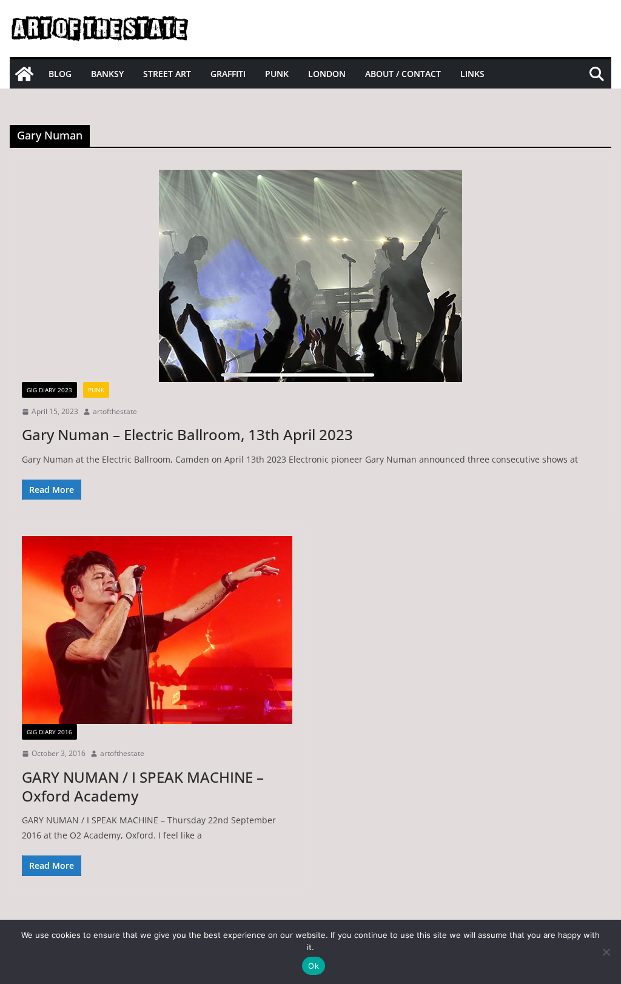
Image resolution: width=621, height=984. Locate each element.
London (327, 73)
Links (472, 73)
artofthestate (115, 411)
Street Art (167, 73)
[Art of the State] (24, 74)
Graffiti (228, 73)
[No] (606, 952)
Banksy (107, 73)
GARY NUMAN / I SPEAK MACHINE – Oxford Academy (143, 786)
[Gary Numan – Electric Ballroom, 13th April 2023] (310, 276)
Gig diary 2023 (49, 390)
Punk (277, 73)
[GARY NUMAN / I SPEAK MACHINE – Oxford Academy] (157, 630)
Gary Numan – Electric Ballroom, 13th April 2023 (187, 434)
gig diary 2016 (49, 732)
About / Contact (403, 73)
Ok (313, 966)
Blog (60, 73)
